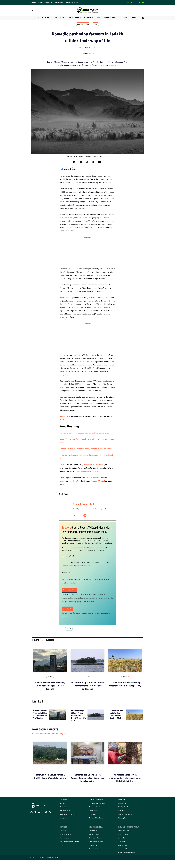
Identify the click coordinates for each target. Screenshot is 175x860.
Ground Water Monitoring (126, 853)
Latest (95, 24)
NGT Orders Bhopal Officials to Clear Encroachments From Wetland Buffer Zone (87, 686)
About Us (63, 803)
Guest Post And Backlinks (97, 803)
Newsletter (59, 3)
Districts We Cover (95, 849)
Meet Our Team (65, 810)
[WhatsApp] (31, 812)
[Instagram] (135, 2)
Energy (50, 677)
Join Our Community (125, 814)
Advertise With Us (95, 807)
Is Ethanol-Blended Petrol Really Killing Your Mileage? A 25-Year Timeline (50, 686)
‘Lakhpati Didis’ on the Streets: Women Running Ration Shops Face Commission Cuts (87, 778)
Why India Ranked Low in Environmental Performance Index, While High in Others (125, 778)
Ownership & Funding (67, 814)
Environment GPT (72, 3)
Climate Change (83, 24)
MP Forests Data (123, 831)
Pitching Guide (123, 818)
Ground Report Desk (87, 54)
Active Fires (122, 842)
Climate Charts (123, 845)
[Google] (50, 812)
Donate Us (49, 3)
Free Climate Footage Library (69, 842)
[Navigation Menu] (32, 10)
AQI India (121, 838)
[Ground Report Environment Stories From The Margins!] (87, 10)
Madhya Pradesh (50, 769)
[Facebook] (139, 2)
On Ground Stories (95, 838)
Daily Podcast (64, 838)
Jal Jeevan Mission (124, 849)
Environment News (125, 769)
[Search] (143, 18)
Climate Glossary (65, 834)
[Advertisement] (87, 253)
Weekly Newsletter (124, 807)
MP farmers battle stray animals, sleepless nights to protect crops (84, 433)
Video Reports (110, 18)
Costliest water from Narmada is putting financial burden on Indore (86, 449)
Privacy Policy (93, 810)
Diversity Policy (94, 814)
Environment (93, 831)
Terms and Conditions (96, 818)
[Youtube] (143, 2)
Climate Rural (93, 845)
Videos (62, 845)
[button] (50, 17)
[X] (131, 2)
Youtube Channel (37, 3)
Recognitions (64, 818)
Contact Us (63, 807)
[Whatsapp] (127, 2)
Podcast (124, 18)
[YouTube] (39, 812)
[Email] (84, 515)
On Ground (59, 18)
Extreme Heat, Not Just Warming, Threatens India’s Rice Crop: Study (125, 684)
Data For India (123, 834)
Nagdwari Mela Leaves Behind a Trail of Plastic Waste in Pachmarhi (50, 776)
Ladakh (68, 628)
